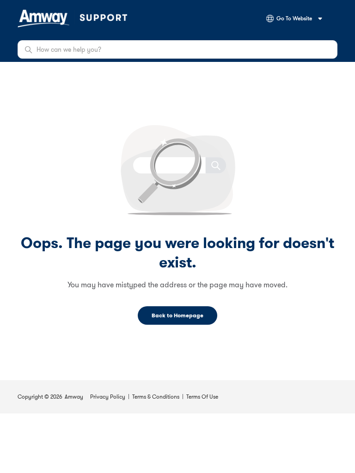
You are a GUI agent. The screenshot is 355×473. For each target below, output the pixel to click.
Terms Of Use (202, 396)
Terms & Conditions (155, 396)
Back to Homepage (177, 315)
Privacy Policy (107, 396)
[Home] (72, 18)
